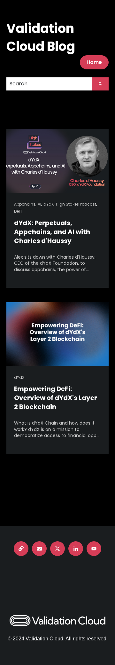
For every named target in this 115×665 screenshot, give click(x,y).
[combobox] (49, 83)
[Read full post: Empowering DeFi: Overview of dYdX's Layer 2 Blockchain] (57, 334)
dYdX (48, 204)
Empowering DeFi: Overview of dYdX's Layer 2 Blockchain (55, 397)
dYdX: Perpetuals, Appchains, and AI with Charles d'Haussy (52, 231)
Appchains (24, 204)
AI (39, 204)
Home (94, 62)
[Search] (100, 83)
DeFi (18, 211)
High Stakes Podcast (76, 204)
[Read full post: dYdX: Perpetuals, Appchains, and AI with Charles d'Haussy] (57, 161)
